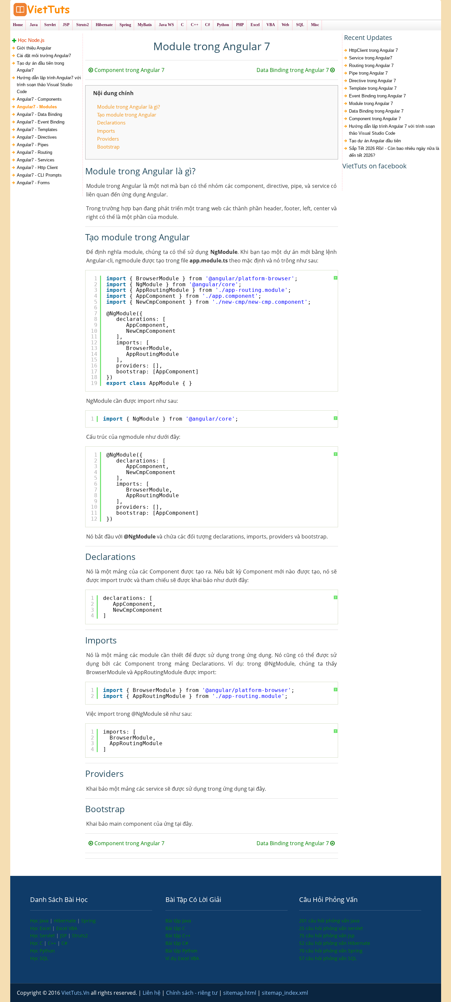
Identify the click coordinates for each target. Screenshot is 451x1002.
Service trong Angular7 (370, 57)
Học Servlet (43, 935)
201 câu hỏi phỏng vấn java (329, 920)
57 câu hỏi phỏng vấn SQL (328, 958)
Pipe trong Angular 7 (368, 73)
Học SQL (39, 958)
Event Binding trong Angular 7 (377, 95)
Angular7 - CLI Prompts (39, 175)
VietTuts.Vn (76, 992)
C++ (52, 943)
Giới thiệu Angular (34, 48)
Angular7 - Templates (37, 129)
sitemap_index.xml (285, 992)
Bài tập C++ (178, 935)
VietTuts (66, 10)
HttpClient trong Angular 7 (373, 50)
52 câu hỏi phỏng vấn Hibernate (334, 943)
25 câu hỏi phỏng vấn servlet (331, 928)
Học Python (42, 951)
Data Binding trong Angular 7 (293, 70)
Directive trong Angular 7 (372, 80)
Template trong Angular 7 (373, 88)
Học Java (40, 920)
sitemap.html (240, 992)
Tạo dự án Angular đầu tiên (375, 140)
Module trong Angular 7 (371, 103)
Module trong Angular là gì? (128, 106)
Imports (106, 130)
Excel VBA (66, 928)
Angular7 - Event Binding (40, 122)
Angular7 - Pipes (33, 144)
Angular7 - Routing (34, 152)
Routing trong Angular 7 (371, 65)
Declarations (111, 122)
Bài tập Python (181, 951)
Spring (88, 920)
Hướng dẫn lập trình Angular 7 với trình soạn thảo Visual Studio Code (392, 130)
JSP (64, 935)
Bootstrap (108, 146)
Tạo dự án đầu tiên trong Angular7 (40, 67)
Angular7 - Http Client (37, 167)
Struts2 (80, 935)
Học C (37, 943)
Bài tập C (175, 928)
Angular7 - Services (35, 159)
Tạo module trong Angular (126, 114)
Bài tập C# (176, 943)
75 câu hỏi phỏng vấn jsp (327, 935)
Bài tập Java (178, 920)
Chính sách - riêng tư (192, 992)
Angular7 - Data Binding (39, 114)
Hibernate (65, 920)
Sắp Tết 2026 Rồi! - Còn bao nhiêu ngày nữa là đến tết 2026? (394, 152)
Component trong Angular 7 (128, 70)
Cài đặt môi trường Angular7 (44, 55)
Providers (108, 138)
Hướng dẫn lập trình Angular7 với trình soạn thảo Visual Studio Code (49, 84)
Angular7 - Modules (37, 106)
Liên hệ (152, 992)
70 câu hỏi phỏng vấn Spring (331, 951)
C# (64, 943)
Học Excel (41, 928)
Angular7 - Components (39, 99)
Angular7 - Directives (37, 137)
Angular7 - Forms (33, 182)
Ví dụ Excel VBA (182, 958)
